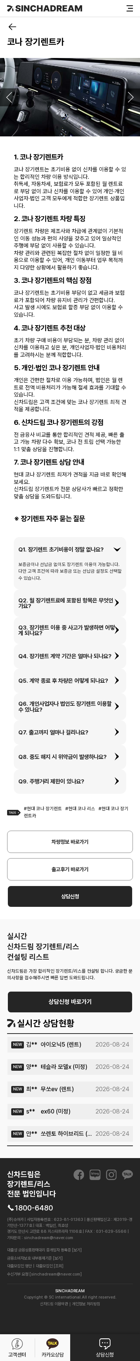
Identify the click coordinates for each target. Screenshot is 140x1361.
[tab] (70, 549)
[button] (70, 549)
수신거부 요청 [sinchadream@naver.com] (44, 1274)
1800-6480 (34, 1208)
